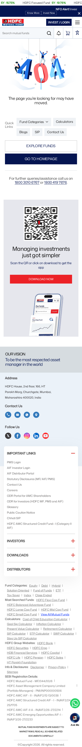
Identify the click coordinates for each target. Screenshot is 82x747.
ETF (58, 590)
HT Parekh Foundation (21, 662)
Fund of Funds (42, 590)
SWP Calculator (63, 633)
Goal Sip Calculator (19, 624)
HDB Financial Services (22, 653)
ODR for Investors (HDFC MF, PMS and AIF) (35, 501)
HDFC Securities (17, 648)
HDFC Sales (55, 657)
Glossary (12, 507)
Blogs (23, 132)
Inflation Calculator (48, 624)
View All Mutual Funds (55, 614)
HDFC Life (13, 657)
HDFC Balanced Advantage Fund (29, 605)
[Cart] (68, 33)
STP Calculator (39, 633)
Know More (33, 13)
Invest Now (49, 13)
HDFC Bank (45, 643)
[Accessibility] (77, 33)
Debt (44, 585)
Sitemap (12, 672)
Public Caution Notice (21, 512)
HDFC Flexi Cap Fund (50, 600)
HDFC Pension (33, 657)
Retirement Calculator (57, 629)
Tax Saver (13, 595)
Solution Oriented (18, 590)
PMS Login (14, 462)
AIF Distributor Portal (20, 473)
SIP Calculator (16, 633)
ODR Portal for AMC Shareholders (29, 496)
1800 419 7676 (55, 182)
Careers (12, 490)
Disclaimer (37, 667)
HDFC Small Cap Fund (22, 614)
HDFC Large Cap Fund (22, 609)
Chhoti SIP (13, 518)
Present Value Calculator (23, 629)
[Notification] (58, 33)
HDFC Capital (50, 653)
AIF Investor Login (18, 468)
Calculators (64, 121)
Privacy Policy (57, 667)
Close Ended (43, 595)
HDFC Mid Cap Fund (54, 609)
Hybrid (56, 585)
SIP (37, 132)
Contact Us (55, 132)
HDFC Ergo (39, 648)
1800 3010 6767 (27, 182)
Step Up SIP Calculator (22, 638)
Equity (33, 585)
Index (27, 595)
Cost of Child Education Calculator (45, 619)
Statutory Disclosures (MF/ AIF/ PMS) (31, 479)
